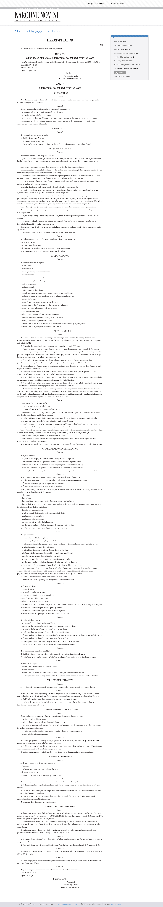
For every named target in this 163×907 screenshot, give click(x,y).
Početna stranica (118, 4)
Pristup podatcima (64, 904)
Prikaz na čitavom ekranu (122, 76)
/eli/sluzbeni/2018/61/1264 (127, 69)
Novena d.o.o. (116, 904)
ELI (75, 904)
